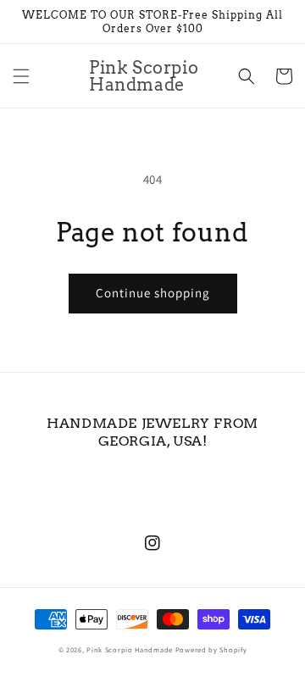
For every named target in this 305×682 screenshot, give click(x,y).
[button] (21, 76)
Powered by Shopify (211, 649)
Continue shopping (153, 293)
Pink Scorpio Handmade (129, 649)
